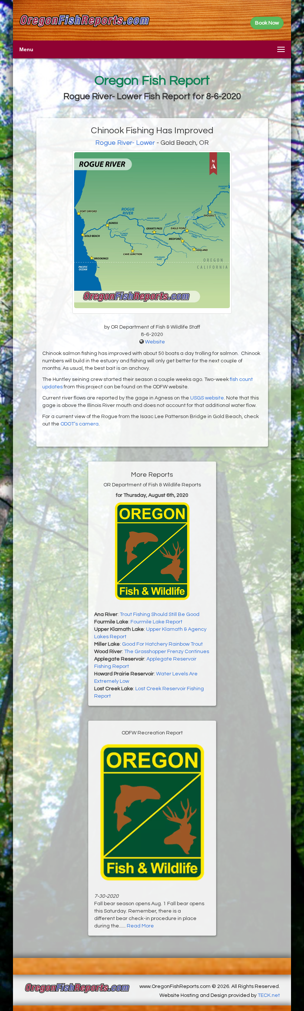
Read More (140, 926)
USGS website (207, 398)
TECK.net (269, 995)
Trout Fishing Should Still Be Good (159, 614)
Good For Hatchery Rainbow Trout (162, 644)
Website (155, 342)
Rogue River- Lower (125, 142)
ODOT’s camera (79, 424)
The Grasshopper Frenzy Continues (166, 651)
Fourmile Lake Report (156, 621)
